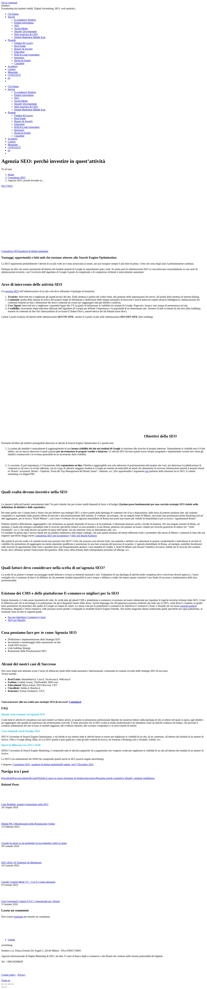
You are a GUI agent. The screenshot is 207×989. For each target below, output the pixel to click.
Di (68, 764)
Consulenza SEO (10, 251)
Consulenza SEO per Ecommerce (52, 535)
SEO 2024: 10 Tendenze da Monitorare (21, 862)
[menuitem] (13, 14)
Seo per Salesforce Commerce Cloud (26, 617)
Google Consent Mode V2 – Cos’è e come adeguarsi (28, 882)
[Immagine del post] (10, 801)
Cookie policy (8, 974)
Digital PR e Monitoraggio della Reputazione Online (28, 823)
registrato (18, 916)
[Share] (6, 984)
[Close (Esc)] (2, 984)
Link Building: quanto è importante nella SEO (24, 804)
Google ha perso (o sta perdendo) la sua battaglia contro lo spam (34, 843)
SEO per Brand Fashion (83, 535)
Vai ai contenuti (9, 2)
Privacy (22, 974)
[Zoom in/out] (12, 984)
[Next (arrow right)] (6, 987)
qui (146, 471)
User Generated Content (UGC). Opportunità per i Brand (30, 901)
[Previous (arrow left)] (2, 987)
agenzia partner (188, 606)
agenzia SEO (12, 291)
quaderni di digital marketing (33, 251)
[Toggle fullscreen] (9, 984)
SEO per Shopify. (17, 620)
